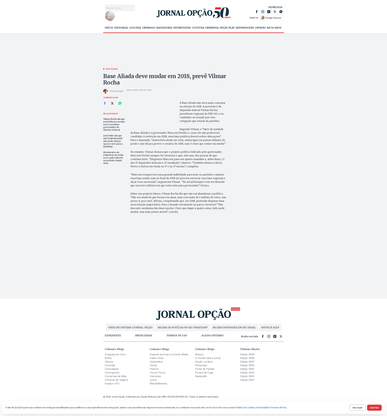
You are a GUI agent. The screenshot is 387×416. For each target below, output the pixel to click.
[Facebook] (256, 11)
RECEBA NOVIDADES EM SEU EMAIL (234, 327)
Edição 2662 (247, 379)
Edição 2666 (247, 365)
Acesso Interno (213, 335)
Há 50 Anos (274, 27)
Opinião (260, 27)
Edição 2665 (247, 368)
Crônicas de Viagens (116, 379)
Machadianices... (159, 383)
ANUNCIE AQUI (270, 327)
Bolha (108, 358)
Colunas (135, 27)
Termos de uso (176, 335)
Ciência (109, 361)
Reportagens (245, 27)
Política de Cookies (245, 407)
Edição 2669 (247, 354)
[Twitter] (274, 11)
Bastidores (164, 27)
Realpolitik (201, 376)
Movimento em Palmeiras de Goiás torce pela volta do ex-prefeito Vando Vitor (113, 158)
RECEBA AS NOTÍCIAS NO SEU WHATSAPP (182, 327)
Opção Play (227, 27)
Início (109, 27)
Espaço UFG (112, 383)
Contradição (112, 368)
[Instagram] (262, 11)
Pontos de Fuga (204, 372)
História (154, 368)
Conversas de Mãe (115, 376)
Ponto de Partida (204, 368)
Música (199, 354)
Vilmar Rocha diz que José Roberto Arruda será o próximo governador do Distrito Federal (114, 124)
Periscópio (201, 365)
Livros (153, 379)
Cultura (198, 27)
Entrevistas (182, 27)
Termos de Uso (278, 407)
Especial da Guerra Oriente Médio (169, 354)
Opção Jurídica (204, 361)
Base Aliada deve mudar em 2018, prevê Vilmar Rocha (164, 79)
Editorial (121, 27)
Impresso (148, 27)
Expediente (113, 335)
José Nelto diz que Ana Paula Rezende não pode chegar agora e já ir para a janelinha (113, 141)
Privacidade (143, 335)
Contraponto (112, 372)
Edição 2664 (247, 372)
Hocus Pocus (157, 372)
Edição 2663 (247, 376)
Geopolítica (156, 361)
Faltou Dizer (157, 358)
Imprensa (212, 27)
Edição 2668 (247, 358)
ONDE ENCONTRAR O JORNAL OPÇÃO (130, 327)
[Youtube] (268, 11)
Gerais (153, 365)
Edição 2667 (247, 361)
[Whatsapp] (280, 11)
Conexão (110, 365)
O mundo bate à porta (207, 358)
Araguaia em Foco (115, 354)
